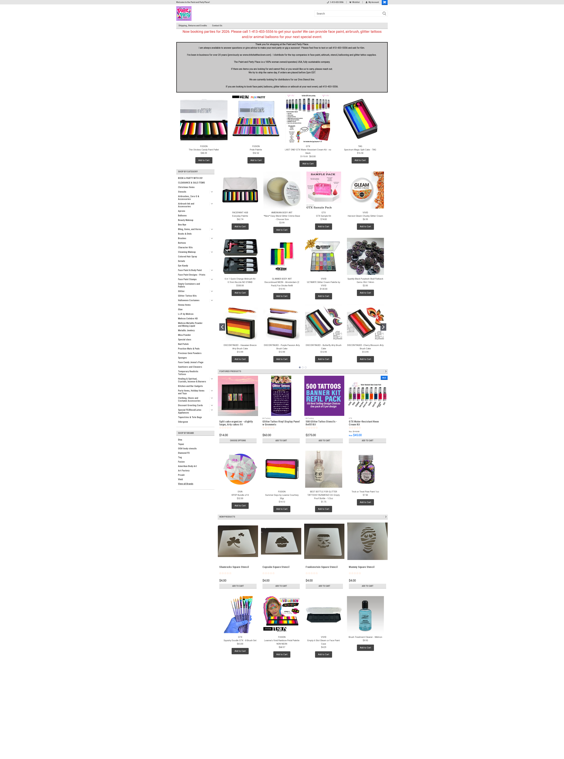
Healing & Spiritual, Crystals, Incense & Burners (192, 380)
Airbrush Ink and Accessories (186, 205)
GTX (350, 418)
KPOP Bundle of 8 (240, 495)
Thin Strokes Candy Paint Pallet (204, 149)
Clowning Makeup (187, 252)
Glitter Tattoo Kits (187, 295)
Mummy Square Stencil (362, 566)
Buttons (182, 242)
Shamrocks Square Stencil (234, 566)
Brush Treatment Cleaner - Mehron (365, 637)
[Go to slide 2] (383, 327)
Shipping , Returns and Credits (192, 25)
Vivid (180, 479)
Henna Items (184, 304)
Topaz (181, 444)
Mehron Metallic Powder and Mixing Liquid (190, 324)
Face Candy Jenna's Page (190, 362)
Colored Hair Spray (187, 256)
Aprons (181, 211)
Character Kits (185, 247)
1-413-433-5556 (336, 2)
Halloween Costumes (188, 300)
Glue (180, 309)
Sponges (182, 357)
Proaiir (181, 475)
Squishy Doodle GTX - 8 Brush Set (240, 640)
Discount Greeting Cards (190, 405)
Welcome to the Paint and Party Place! (193, 2)
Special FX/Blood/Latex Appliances (189, 411)
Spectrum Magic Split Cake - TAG (360, 149)
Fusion (181, 461)
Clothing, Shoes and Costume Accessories (189, 399)
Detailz (181, 261)
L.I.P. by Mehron (185, 314)
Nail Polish (183, 344)
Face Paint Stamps (187, 279)
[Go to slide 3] (306, 367)
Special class (184, 339)
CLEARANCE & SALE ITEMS (191, 182)
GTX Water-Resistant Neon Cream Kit (364, 423)
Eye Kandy (183, 265)
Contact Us (217, 25)
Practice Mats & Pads (189, 348)
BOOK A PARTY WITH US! (190, 178)
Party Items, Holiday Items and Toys (191, 392)
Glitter (181, 291)
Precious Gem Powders (190, 353)
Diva (180, 439)
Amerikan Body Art (187, 466)
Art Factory (183, 470)
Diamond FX (184, 453)
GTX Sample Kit (323, 216)
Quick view (367, 414)
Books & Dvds (185, 233)
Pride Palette (256, 149)
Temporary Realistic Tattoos (188, 373)
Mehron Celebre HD (188, 318)
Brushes (182, 238)
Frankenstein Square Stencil (322, 566)
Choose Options (238, 440)
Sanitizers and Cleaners (190, 366)
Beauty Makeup (185, 220)
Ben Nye (182, 224)
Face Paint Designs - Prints (191, 274)
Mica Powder (184, 335)
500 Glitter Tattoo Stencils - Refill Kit (321, 423)
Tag (180, 457)
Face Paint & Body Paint (190, 270)
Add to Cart (203, 160)
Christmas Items (186, 187)
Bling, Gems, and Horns (189, 229)
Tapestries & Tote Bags (190, 417)
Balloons (182, 215)
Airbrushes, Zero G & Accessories (188, 198)
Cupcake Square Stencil (275, 566)
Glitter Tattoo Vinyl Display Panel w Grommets (281, 423)
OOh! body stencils (187, 448)
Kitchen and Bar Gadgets (190, 386)
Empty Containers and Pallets (189, 285)
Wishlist (356, 2)
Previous (384, 371)
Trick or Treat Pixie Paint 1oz (365, 491)
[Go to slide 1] (222, 327)
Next (386, 371)
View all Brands (185, 483)
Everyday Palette (240, 216)
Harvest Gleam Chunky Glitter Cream (365, 216)
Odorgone (183, 421)
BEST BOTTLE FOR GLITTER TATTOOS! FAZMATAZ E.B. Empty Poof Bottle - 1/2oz (323, 495)
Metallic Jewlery (186, 330)
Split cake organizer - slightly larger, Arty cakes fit (236, 423)
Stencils (182, 191)
